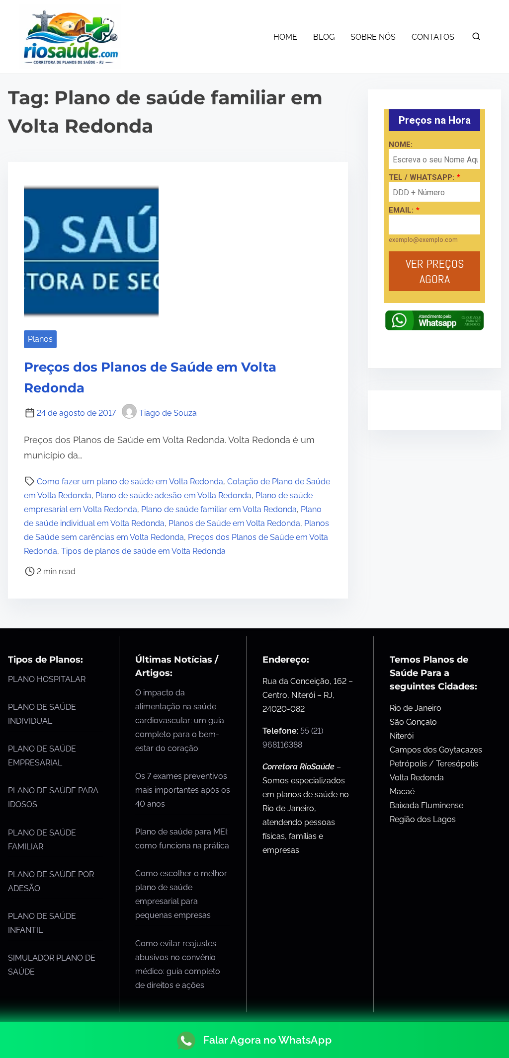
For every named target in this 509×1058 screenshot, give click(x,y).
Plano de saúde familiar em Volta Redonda (219, 509)
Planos (40, 339)
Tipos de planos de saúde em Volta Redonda (143, 551)
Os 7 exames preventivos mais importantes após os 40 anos (182, 790)
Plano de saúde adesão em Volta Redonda (173, 495)
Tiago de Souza (168, 413)
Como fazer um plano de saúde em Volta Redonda (130, 481)
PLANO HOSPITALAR (46, 679)
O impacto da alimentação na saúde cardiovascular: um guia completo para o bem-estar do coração (179, 720)
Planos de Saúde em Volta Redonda (234, 523)
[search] (476, 38)
